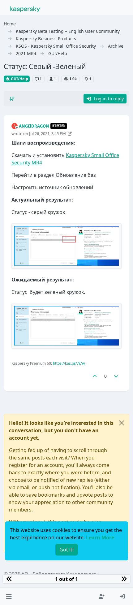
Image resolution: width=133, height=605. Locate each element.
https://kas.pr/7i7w (69, 363)
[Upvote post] (94, 376)
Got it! (66, 549)
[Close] (121, 423)
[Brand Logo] (25, 8)
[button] (8, 596)
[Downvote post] (116, 376)
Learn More (100, 537)
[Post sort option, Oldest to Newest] (12, 98)
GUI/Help (19, 78)
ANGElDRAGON (34, 126)
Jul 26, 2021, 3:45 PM (47, 133)
